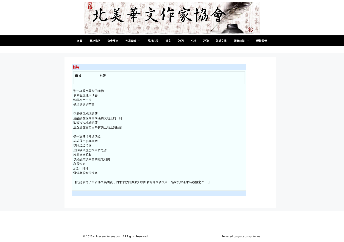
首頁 (79, 40)
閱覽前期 (239, 40)
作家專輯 (130, 40)
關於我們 (95, 40)
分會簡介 (113, 40)
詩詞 (181, 40)
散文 (168, 40)
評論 (206, 40)
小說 (193, 40)
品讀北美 (153, 40)
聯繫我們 (261, 40)
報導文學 (221, 40)
